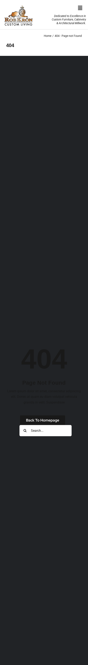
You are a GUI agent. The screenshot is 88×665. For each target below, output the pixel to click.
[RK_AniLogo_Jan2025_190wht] (18, 5)
